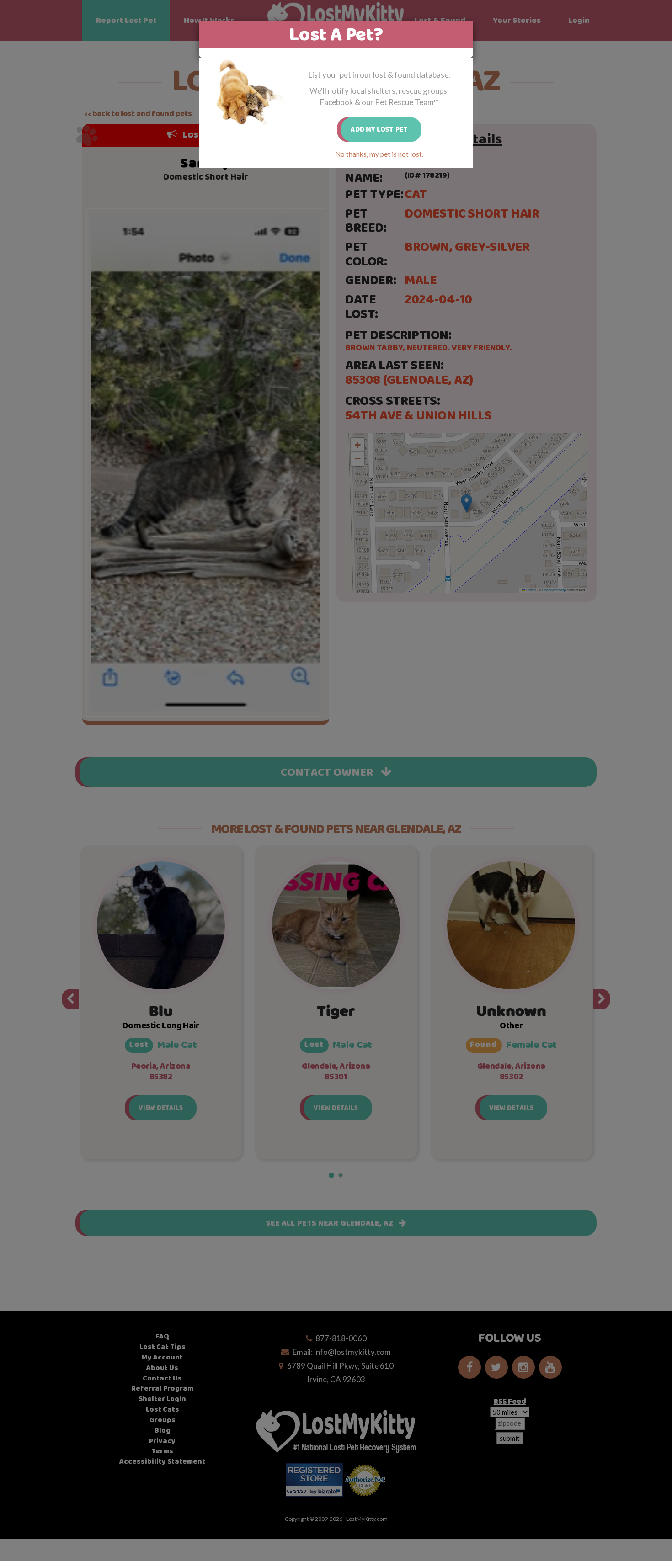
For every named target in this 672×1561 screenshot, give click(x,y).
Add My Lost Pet (379, 129)
